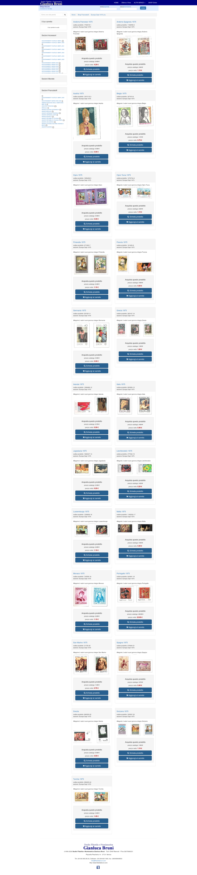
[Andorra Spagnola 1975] (135, 47)
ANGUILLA (44, 108)
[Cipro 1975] (91, 197)
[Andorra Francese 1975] (91, 44)
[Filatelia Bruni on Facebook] (98, 867)
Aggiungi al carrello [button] (93, 74)
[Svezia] (91, 733)
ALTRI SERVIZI (139, 3)
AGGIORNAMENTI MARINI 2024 (50, 70)
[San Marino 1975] (91, 665)
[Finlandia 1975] (91, 264)
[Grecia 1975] (135, 329)
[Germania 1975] (91, 335)
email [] (104, 6)
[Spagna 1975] (135, 663)
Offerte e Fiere (126, 3)
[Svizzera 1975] (135, 729)
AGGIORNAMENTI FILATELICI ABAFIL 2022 (53, 49)
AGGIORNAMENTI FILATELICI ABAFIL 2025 (53, 59)
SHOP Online (152, 3)
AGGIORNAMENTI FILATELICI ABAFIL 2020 (53, 42)
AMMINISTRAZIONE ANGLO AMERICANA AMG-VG (52, 103)
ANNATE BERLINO (46, 111)
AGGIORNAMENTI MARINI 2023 (50, 68)
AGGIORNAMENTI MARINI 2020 (50, 63)
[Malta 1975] (135, 528)
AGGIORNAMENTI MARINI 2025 (50, 71)
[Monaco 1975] (91, 596)
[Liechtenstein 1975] (135, 468)
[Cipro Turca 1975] (135, 193)
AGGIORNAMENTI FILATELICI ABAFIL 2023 (53, 52)
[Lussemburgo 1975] (91, 530)
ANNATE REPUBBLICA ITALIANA (50, 118)
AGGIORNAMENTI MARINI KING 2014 (51, 73)
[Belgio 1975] (135, 116)
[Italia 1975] (135, 405)
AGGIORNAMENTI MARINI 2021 (50, 64)
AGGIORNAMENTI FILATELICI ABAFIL (52, 41)
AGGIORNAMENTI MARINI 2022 (50, 66)
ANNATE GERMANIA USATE (49, 115)
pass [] (125, 6)
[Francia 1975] (135, 263)
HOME (116, 3)
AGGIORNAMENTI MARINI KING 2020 (51, 101)
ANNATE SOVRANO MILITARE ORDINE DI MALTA (53, 124)
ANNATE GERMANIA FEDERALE (50, 113)
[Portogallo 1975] (135, 595)
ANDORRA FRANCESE (48, 106)
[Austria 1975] (91, 122)
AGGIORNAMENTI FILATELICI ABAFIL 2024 (53, 56)
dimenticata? (127, 6)
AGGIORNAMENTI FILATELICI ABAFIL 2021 (53, 46)
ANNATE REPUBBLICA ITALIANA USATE (52, 120)
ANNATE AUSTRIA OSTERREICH (50, 109)
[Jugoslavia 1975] (91, 469)
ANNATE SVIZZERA (47, 127)
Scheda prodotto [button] (93, 69)
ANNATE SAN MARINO (47, 122)
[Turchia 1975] (91, 797)
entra (143, 8)
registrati (106, 6)
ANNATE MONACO (47, 116)
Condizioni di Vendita (46, 9)
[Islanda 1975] (91, 405)
